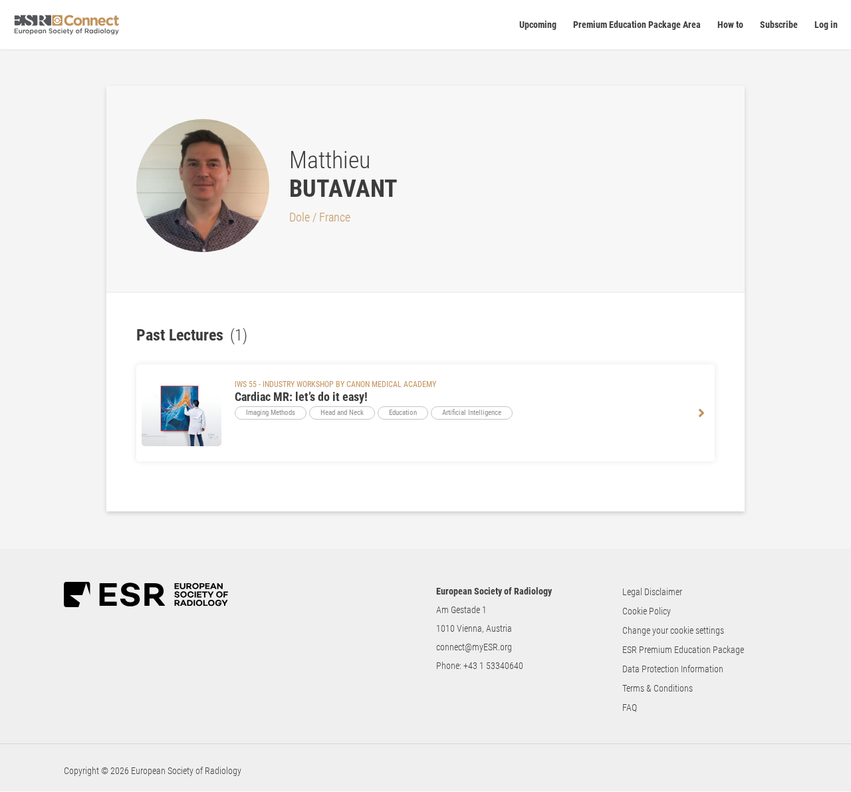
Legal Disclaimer (652, 592)
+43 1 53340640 (493, 665)
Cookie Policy (646, 611)
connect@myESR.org (474, 647)
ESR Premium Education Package (683, 649)
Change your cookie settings (673, 630)
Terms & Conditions (657, 688)
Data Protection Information (672, 669)
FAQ (629, 707)
